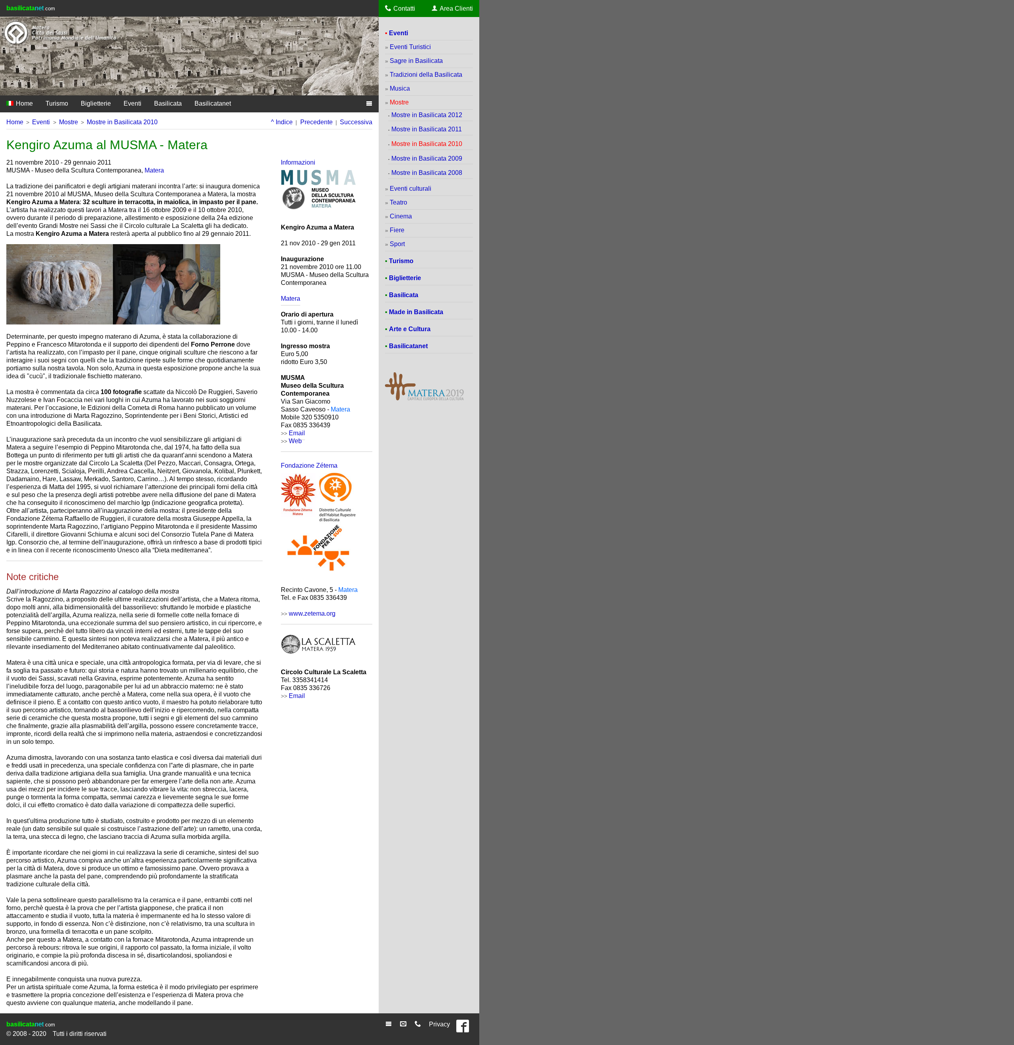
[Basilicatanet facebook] (464, 1029)
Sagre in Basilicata (416, 60)
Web (295, 441)
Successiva (356, 122)
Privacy (439, 1024)
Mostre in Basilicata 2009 (426, 158)
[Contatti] (419, 1024)
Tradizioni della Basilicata (426, 74)
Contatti (404, 8)
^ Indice (282, 122)
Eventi (132, 103)
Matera (154, 170)
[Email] (404, 1024)
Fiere (397, 230)
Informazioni (298, 162)
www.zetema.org (312, 613)
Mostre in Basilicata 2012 (426, 115)
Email (297, 695)
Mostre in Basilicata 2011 (426, 129)
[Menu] (389, 1024)
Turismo (57, 103)
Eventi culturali (410, 188)
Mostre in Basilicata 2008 (426, 172)
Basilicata (168, 103)
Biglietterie (96, 103)
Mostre (68, 122)
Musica (400, 88)
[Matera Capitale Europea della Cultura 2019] (424, 399)
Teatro (398, 202)
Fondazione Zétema (309, 465)
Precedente (316, 122)
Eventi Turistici (410, 47)
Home (23, 103)
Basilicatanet (212, 103)
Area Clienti (456, 8)
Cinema (401, 216)
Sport (397, 244)
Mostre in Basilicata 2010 (122, 122)
